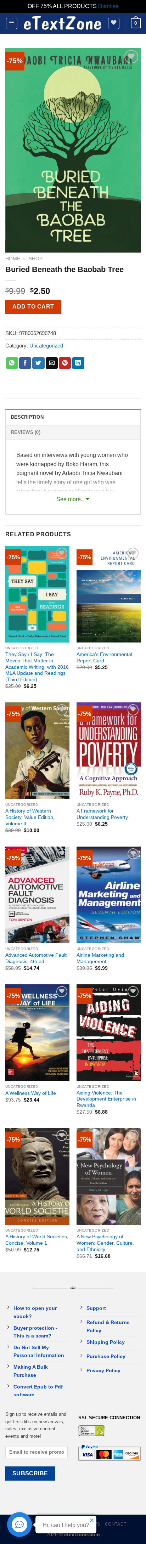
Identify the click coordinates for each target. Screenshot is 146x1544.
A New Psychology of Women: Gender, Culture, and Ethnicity (105, 1243)
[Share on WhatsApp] (12, 363)
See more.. (70, 499)
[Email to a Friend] (52, 363)
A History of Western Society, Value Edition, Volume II (30, 817)
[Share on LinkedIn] (78, 363)
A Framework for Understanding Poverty (102, 814)
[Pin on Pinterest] (65, 363)
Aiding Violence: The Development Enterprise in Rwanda (106, 1099)
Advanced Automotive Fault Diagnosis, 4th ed (36, 958)
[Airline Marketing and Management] (109, 895)
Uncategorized (46, 346)
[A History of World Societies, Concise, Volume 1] (37, 1176)
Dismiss (108, 6)
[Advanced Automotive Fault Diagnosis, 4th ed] (37, 895)
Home (12, 258)
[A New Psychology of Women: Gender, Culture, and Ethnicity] (109, 1176)
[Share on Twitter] (38, 363)
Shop (36, 258)
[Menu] (12, 23)
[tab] (73, 416)
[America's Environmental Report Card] (109, 594)
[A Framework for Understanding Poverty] (109, 750)
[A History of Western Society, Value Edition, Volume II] (37, 750)
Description (27, 417)
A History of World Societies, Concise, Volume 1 (36, 1240)
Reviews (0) (25, 432)
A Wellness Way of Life (30, 1093)
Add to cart (33, 307)
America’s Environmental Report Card (104, 657)
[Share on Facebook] (25, 363)
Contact (116, 1524)
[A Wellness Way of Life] (37, 1032)
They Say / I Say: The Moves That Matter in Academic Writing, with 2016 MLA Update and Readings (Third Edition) (37, 667)
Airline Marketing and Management (100, 958)
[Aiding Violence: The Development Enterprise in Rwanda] (109, 1032)
